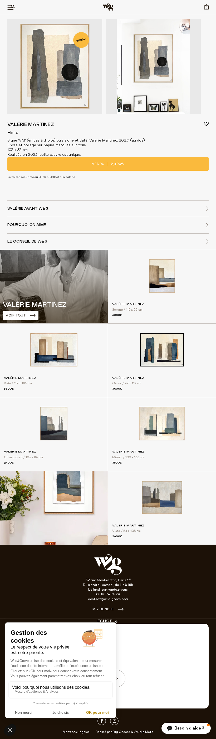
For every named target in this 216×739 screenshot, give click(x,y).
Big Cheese (121, 731)
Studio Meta (143, 731)
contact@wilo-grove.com (108, 599)
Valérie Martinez (30, 124)
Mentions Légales (76, 731)
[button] (186, 728)
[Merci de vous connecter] (206, 124)
